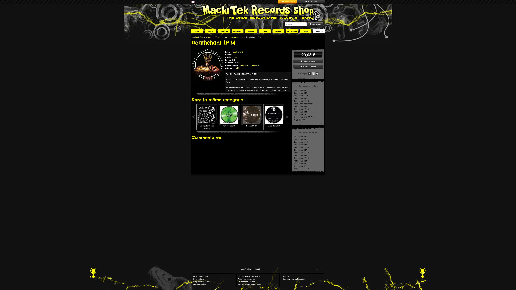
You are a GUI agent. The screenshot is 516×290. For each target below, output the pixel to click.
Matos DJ (224, 31)
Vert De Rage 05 (229, 126)
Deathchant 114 (300, 144)
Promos (305, 31)
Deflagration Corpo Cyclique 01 (207, 127)
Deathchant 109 (300, 166)
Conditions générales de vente (249, 276)
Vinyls (210, 31)
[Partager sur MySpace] (317, 73)
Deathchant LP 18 (301, 109)
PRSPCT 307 (299, 119)
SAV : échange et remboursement (250, 284)
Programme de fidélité (201, 281)
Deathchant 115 (300, 93)
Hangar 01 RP (251, 126)
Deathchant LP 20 (301, 147)
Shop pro (319, 31)
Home (197, 31)
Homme (251, 31)
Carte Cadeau (292, 31)
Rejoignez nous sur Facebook (293, 279)
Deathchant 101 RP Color (304, 117)
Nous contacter (198, 279)
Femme (265, 31)
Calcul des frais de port (246, 281)
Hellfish (238, 68)
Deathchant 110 (300, 163)
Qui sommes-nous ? (200, 276)
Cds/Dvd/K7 (237, 31)
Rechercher (316, 24)
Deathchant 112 (300, 106)
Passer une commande (246, 279)
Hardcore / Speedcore (249, 65)
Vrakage (278, 31)
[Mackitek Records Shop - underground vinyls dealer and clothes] (258, 11)
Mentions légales (199, 284)
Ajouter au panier (309, 67)
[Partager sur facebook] (309, 73)
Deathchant (238, 51)
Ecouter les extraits (309, 61)
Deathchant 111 (300, 111)
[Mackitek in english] (193, 1)
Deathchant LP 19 (301, 101)
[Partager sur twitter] (313, 73)
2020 (236, 57)
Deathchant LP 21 (301, 95)
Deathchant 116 (274, 126)
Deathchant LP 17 (301, 114)
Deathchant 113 (300, 98)
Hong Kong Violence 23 (303, 103)
